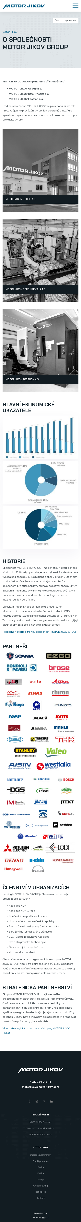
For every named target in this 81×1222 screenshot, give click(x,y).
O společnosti (69, 20)
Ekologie (40, 1179)
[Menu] (75, 6)
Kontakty (41, 1198)
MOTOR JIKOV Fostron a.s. (22, 379)
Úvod (57, 20)
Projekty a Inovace (41, 1161)
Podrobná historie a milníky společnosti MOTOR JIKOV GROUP (40, 631)
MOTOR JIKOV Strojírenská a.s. (26, 289)
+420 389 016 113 (40, 1081)
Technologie (40, 1191)
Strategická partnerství (40, 1155)
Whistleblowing (40, 1185)
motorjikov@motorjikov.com (40, 1087)
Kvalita (41, 1167)
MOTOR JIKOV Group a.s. (21, 199)
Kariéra (40, 1173)
